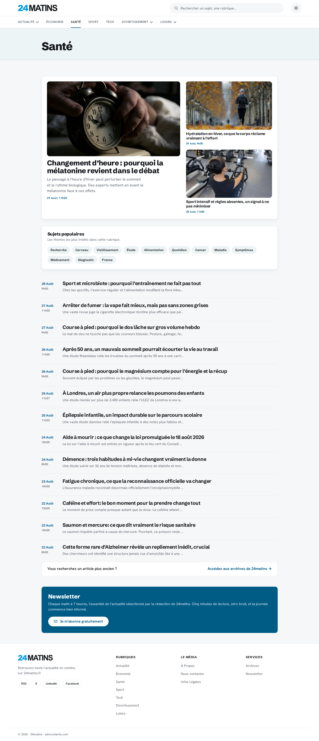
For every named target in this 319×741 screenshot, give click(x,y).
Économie (54, 22)
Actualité (26, 22)
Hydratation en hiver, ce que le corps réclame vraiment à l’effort (225, 135)
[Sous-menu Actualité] (37, 22)
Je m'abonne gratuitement (81, 621)
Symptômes (244, 250)
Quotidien (179, 250)
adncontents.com (56, 734)
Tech (110, 22)
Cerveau (81, 250)
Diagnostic (86, 260)
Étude (131, 250)
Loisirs (166, 22)
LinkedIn (51, 684)
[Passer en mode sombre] (296, 8)
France (107, 260)
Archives (252, 666)
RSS (23, 684)
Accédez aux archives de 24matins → (240, 568)
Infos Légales (191, 682)
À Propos (188, 666)
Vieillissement (107, 250)
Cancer (200, 250)
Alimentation (154, 250)
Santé (76, 22)
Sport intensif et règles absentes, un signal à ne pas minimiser (227, 203)
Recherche (59, 250)
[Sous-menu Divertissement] (151, 22)
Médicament (60, 260)
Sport (93, 22)
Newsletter (254, 674)
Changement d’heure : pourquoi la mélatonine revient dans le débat (105, 166)
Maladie (220, 250)
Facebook (72, 684)
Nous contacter (192, 674)
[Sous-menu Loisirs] (175, 22)
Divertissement (135, 22)
